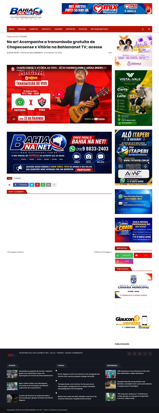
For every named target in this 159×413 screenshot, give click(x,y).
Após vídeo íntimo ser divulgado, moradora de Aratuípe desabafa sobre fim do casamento (33, 385)
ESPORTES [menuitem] (70, 29)
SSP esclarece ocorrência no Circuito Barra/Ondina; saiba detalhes (133, 372)
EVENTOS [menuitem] (34, 29)
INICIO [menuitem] (11, 29)
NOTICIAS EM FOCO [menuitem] (99, 29)
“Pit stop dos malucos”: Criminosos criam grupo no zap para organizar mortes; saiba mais (133, 396)
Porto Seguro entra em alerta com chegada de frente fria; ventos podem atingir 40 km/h (79, 375)
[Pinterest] (37, 185)
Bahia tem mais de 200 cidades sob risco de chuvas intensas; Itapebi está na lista (77, 397)
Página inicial (12, 36)
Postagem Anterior (16, 252)
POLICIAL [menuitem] (22, 29)
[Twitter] (31, 185)
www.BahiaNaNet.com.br (31, 410)
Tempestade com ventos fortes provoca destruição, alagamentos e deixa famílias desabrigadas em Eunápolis (76, 386)
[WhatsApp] (42, 185)
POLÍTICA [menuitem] (83, 29)
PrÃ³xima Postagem (102, 252)
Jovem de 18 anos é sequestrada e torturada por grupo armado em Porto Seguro (36, 398)
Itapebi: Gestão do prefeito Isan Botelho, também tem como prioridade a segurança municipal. (134, 384)
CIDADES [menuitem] (58, 29)
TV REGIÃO (23, 36)
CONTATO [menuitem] (46, 29)
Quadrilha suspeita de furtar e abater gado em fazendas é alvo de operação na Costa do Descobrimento (36, 373)
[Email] (48, 185)
